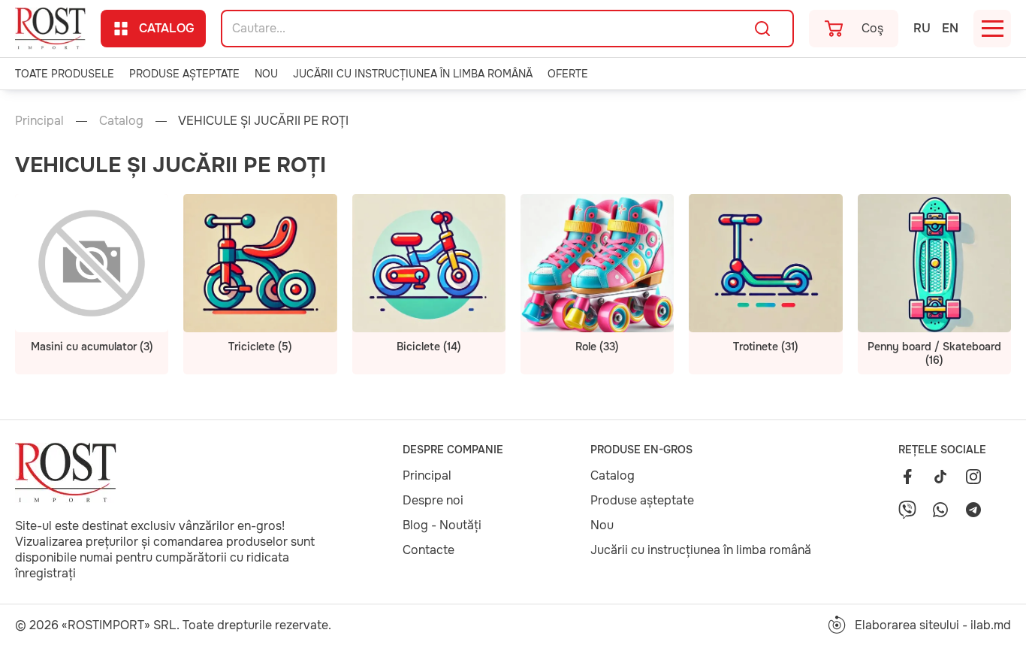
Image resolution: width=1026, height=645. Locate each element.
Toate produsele (64, 73)
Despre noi (433, 500)
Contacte (428, 550)
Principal (39, 121)
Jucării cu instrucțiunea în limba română (413, 73)
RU (922, 28)
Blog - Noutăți (442, 525)
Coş (872, 28)
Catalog (167, 28)
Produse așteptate (184, 73)
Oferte (568, 73)
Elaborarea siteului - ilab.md (933, 625)
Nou (266, 73)
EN (950, 28)
